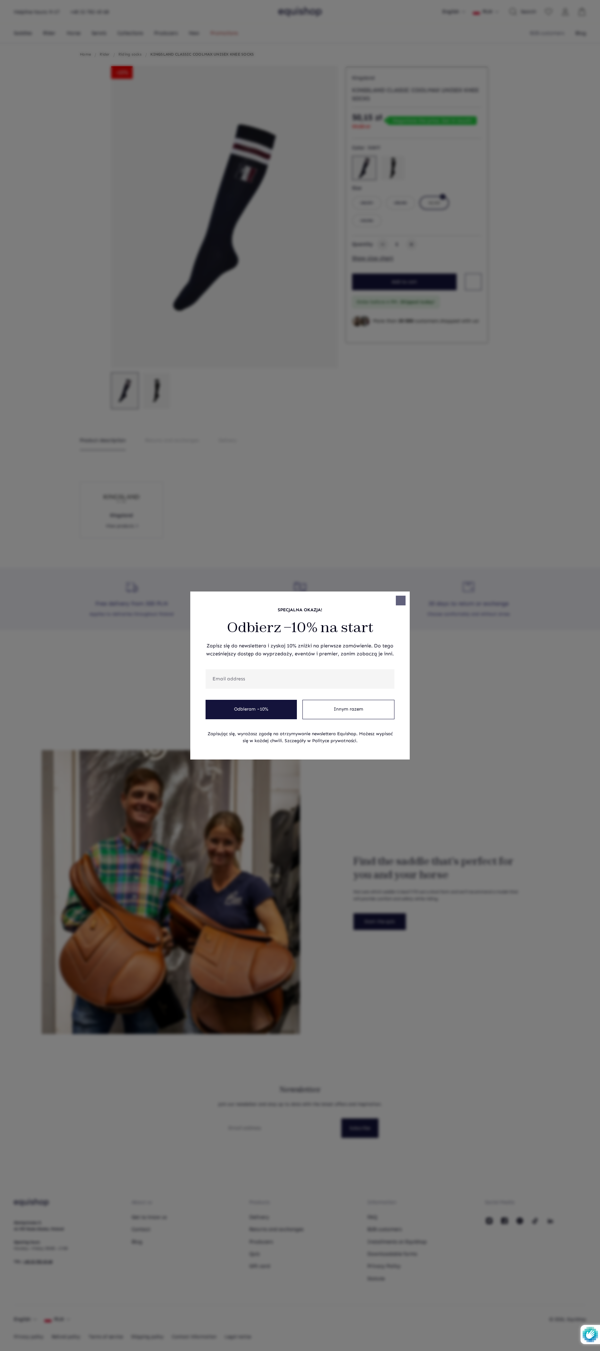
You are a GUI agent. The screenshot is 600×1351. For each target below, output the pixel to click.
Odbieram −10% (251, 709)
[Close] (400, 600)
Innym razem (348, 709)
